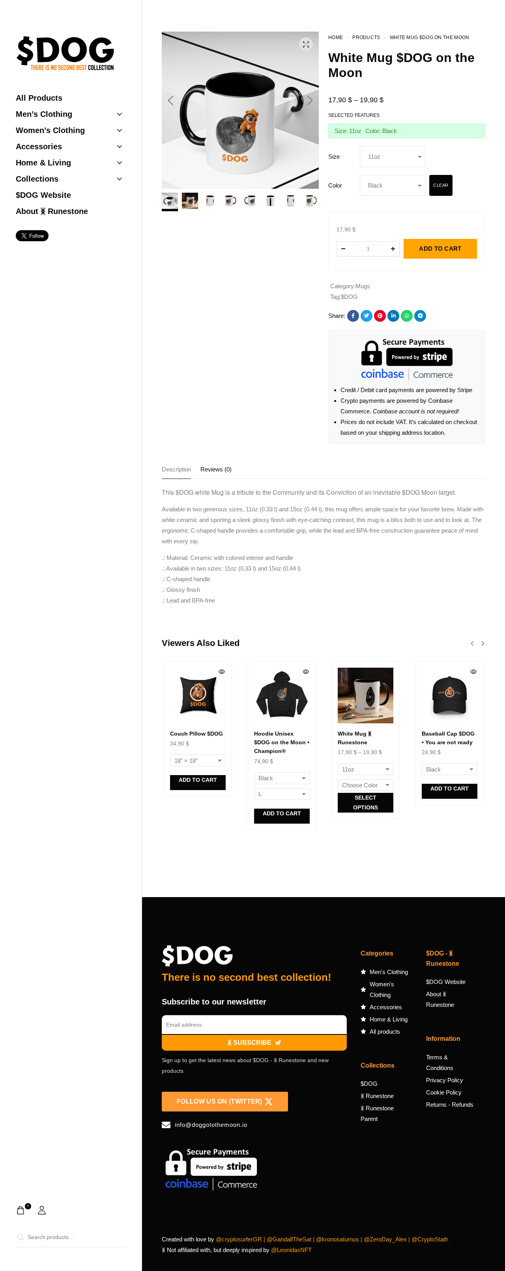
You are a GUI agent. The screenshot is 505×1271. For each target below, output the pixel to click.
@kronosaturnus (337, 1239)
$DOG (349, 296)
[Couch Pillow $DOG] (198, 695)
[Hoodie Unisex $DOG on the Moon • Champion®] (282, 695)
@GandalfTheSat (289, 1239)
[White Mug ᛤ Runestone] (365, 695)
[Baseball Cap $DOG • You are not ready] (449, 695)
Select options (365, 802)
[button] (170, 100)
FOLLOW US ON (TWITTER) (219, 1101)
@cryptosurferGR (239, 1239)
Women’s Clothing (50, 130)
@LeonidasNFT (291, 1250)
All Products (39, 98)
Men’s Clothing (44, 114)
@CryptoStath (429, 1239)
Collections (37, 179)
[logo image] (65, 54)
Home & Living (43, 162)
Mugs (362, 286)
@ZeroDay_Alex (385, 1239)
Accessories (39, 146)
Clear (441, 185)
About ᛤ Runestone (52, 211)
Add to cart (198, 780)
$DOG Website (43, 195)
